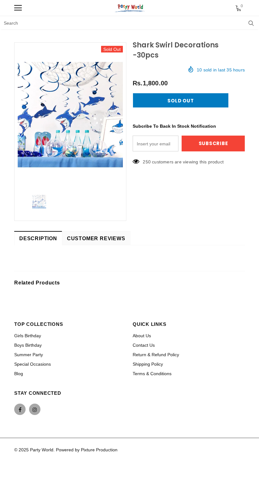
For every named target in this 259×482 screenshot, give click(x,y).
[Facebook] (20, 409)
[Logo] (130, 8)
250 (147, 161)
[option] (70, 114)
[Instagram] (34, 409)
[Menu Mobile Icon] (18, 8)
